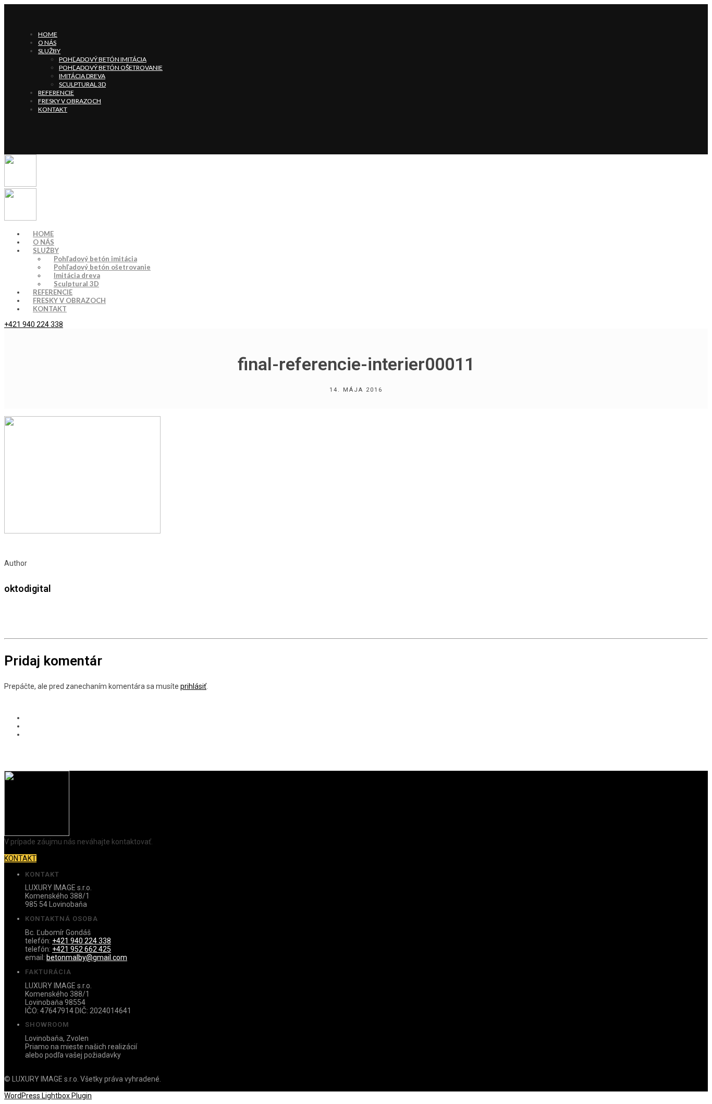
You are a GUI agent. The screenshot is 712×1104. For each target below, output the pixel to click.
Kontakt (52, 109)
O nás (47, 42)
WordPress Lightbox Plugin (48, 1095)
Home (47, 34)
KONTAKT (20, 858)
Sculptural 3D (82, 84)
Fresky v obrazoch (69, 101)
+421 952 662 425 (81, 949)
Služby (49, 51)
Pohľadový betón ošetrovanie (111, 67)
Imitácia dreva (82, 76)
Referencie (56, 92)
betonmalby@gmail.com (86, 957)
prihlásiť (193, 686)
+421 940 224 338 (33, 324)
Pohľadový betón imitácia (102, 59)
